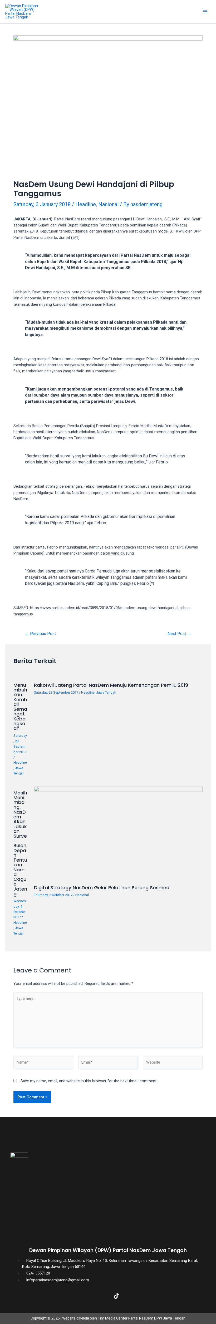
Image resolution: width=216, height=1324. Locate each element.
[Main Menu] (205, 11)
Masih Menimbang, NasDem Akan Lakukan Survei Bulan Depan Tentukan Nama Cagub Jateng (20, 843)
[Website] (173, 1063)
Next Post (179, 634)
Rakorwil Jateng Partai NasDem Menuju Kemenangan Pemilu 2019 (111, 685)
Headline (85, 204)
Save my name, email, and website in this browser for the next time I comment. (89, 1081)
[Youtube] (133, 1296)
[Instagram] (99, 1296)
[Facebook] (66, 1296)
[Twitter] (82, 1296)
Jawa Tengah (106, 692)
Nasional (108, 204)
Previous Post (40, 634)
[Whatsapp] (150, 1296)
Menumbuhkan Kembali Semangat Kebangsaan (20, 707)
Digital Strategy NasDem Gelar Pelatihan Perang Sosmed (101, 887)
